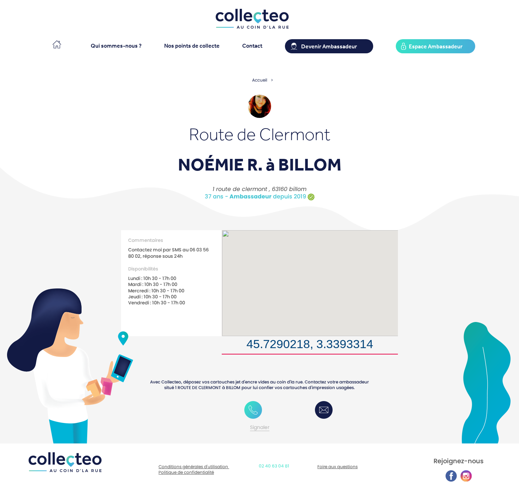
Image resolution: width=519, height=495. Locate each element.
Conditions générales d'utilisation (194, 467)
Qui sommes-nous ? (116, 45)
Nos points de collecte (192, 45)
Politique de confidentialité (186, 472)
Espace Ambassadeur (436, 46)
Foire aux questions (337, 467)
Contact (252, 45)
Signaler (259, 427)
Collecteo (56, 43)
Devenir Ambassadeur (329, 46)
